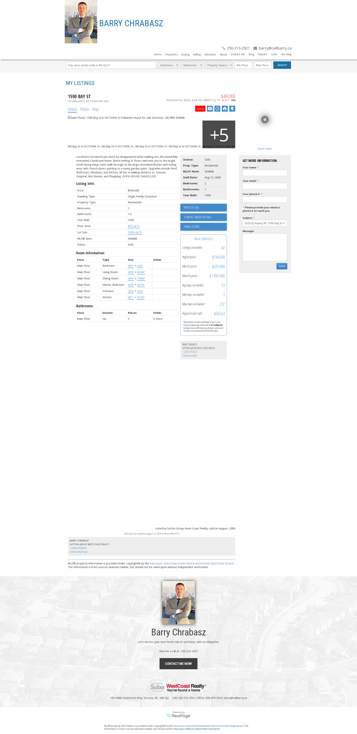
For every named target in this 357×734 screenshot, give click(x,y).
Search (282, 65)
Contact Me (238, 54)
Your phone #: (251, 194)
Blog (251, 54)
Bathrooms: (85, 305)
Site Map (286, 54)
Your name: (250, 167)
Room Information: (90, 252)
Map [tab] (95, 109)
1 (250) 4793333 (189, 352)
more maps (265, 148)
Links (274, 54)
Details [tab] (72, 109)
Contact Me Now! (178, 664)
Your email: (250, 180)
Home (157, 54)
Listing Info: (85, 183)
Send (282, 266)
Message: (248, 231)
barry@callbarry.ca (235, 698)
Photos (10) (191, 207)
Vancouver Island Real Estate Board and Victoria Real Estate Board (191, 563)
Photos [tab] (84, 109)
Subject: (248, 217)
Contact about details (198, 217)
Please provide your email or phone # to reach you (261, 209)
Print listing (192, 226)
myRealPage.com (178, 716)
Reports (262, 54)
